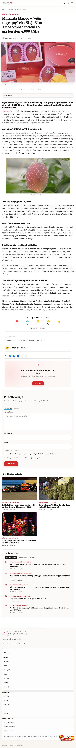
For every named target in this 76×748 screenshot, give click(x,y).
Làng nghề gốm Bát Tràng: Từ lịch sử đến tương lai (28, 599)
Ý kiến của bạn (8, 412)
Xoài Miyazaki (31, 340)
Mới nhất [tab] (32, 557)
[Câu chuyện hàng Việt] (12, 643)
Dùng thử (6, 661)
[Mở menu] (72, 3)
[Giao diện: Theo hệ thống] (64, 3)
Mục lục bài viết (38, 95)
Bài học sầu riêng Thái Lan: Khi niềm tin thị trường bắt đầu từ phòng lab (54, 506)
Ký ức (5, 674)
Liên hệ (6, 700)
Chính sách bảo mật (9, 731)
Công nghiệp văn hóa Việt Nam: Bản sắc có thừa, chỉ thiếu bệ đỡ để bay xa (19, 542)
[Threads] (24, 643)
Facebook (16, 408)
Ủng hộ (38, 383)
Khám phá (6, 652)
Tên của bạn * (8, 433)
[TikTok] (16, 643)
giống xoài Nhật (9, 340)
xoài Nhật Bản (40, 340)
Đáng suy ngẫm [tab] (23, 557)
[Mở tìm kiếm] (68, 3)
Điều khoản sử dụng (9, 726)
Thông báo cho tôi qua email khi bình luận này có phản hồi (25, 458)
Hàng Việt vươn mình (19, 348)
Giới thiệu (6, 696)
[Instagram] (20, 643)
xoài (58, 136)
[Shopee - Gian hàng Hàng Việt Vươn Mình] (66, 738)
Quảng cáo (7, 704)
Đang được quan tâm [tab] (11, 557)
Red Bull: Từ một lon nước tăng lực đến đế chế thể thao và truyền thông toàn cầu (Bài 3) (18, 506)
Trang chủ (4, 9)
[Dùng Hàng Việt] (4, 633)
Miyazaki (5, 111)
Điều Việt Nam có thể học (21, 9)
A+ (12, 89)
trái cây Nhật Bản (20, 340)
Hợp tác (6, 709)
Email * (6, 442)
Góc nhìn (11, 9)
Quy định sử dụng (9, 722)
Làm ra (5, 665)
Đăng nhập (7, 687)
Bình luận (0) (8, 408)
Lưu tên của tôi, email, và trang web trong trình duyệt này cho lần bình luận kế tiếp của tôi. (32, 454)
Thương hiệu (7, 670)
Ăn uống (6, 657)
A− (6, 89)
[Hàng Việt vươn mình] (8, 643)
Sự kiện (6, 682)
